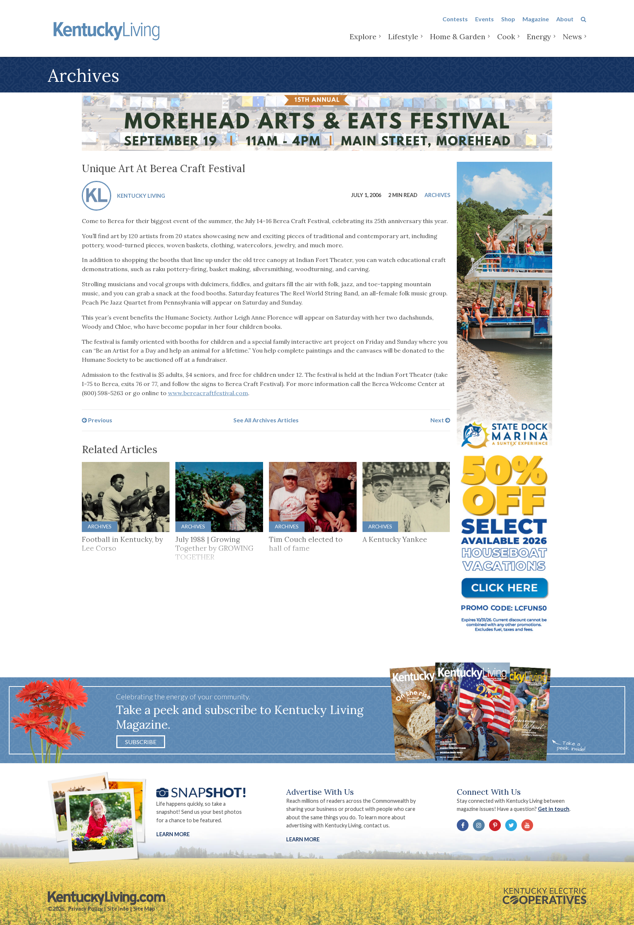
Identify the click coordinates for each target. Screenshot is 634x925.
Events (484, 18)
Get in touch (553, 809)
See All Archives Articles (266, 419)
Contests (455, 18)
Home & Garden (457, 36)
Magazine (535, 18)
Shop (508, 18)
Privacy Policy (85, 909)
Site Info (118, 909)
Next (437, 419)
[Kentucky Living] (108, 30)
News (572, 36)
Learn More (173, 834)
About (564, 18)
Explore (363, 36)
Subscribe (140, 741)
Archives (437, 195)
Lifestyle (403, 36)
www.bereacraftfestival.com (208, 393)
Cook (506, 36)
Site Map (144, 909)
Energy (539, 36)
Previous (99, 419)
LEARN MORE (303, 839)
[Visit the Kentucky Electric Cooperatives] (544, 896)
